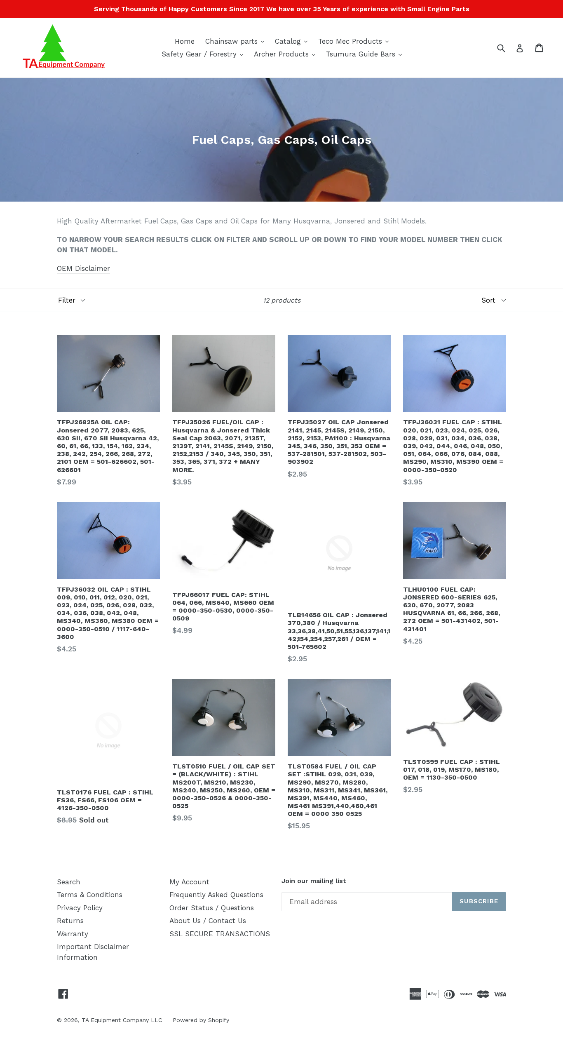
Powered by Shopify (201, 1020)
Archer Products (286, 53)
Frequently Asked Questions (216, 895)
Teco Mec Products (355, 41)
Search (68, 882)
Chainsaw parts (236, 41)
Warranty (72, 934)
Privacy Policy (80, 908)
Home (185, 41)
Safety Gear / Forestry (204, 53)
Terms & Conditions (89, 895)
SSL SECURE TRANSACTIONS (219, 934)
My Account (189, 882)
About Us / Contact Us (207, 920)
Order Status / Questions (211, 908)
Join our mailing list (314, 881)
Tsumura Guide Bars (366, 53)
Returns (70, 920)
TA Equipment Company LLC (122, 1020)
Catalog (293, 41)
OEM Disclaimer (83, 268)
